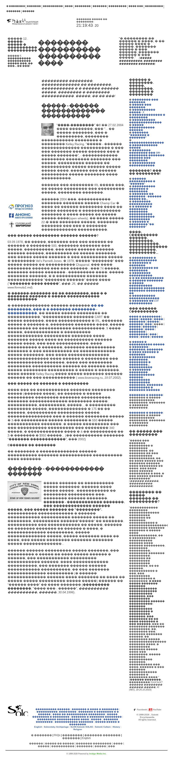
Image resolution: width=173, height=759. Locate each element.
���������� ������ (52, 709)
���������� (53, 6)
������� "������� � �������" (139, 135)
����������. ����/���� (56, 712)
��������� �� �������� (143, 269)
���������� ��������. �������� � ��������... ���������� (142, 362)
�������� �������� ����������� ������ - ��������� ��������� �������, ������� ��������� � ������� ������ (146, 379)
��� (148, 324)
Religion (77, 729)
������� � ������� (140, 263)
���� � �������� (145, 316)
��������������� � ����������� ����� (146, 145)
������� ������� (102, 735)
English (38, 727)
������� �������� (93, 743)
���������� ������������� (144, 296)
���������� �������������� (145, 121)
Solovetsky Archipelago (56, 727)
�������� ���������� (140, 202)
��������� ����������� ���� (63, 719)
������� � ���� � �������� (95, 709)
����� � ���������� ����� (147, 343)
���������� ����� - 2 (142, 110)
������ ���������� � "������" (142, 181)
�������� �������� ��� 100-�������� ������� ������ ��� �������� (147, 155)
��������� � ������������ (143, 258)
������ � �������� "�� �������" (141, 224)
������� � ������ (146, 395)
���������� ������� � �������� (142, 188)
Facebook (142, 709)
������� (34, 6)
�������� (83, 6)
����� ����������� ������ (142, 127)
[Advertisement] (20, 139)
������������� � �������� (147, 115)
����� (146, 319)
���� (69, 6)
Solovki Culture (103, 727)
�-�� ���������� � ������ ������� (146, 279)
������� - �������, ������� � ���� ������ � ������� (146, 351)
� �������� (15, 6)
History (116, 727)
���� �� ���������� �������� (79, 714)
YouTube (157, 709)
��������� (117, 6)
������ (28, 11)
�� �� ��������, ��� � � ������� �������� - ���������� (56, 309)
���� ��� (135, 6)
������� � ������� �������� (96, 717)
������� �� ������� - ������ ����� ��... (145, 196)
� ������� (41, 735)
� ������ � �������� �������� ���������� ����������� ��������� (142, 212)
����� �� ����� (59, 743)
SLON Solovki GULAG (81, 727)
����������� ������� (74, 722)
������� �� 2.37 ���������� (144, 301)
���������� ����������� (142, 164)
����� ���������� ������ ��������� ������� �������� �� (147, 288)
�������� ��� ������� (143, 100)
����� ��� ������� (140, 105)
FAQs (57, 735)
